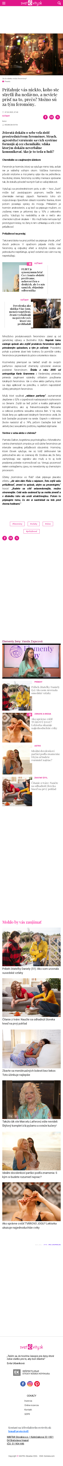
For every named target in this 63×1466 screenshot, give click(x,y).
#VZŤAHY (33, 524)
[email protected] (18, 1431)
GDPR (27, 1414)
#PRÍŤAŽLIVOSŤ (31, 531)
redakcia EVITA (11, 125)
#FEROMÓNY (17, 524)
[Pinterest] (37, 1384)
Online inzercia (31, 1405)
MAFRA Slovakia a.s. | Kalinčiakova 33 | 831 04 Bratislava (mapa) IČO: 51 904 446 (30, 1440)
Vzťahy (6, 116)
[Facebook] (45, 117)
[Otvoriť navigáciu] (4, 3)
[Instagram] (30, 1384)
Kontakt (28, 1410)
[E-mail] (51, 117)
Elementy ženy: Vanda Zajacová (22, 641)
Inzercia (28, 1401)
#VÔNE (48, 524)
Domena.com (49, 1456)
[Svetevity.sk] (31, 3)
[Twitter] (57, 117)
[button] (59, 3)
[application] (31, 661)
